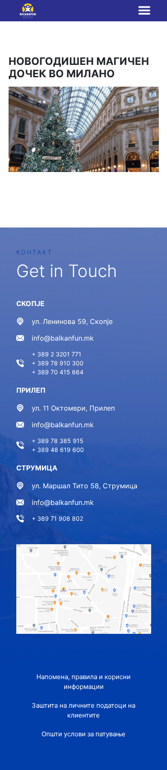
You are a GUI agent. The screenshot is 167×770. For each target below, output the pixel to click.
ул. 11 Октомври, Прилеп (73, 408)
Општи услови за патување (83, 734)
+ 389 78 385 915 (58, 440)
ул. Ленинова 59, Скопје (72, 321)
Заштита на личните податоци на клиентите (83, 710)
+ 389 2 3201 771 (56, 354)
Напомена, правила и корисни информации (83, 682)
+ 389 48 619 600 (58, 449)
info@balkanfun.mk (63, 338)
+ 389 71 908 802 (57, 518)
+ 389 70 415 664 (58, 372)
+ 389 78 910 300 (58, 363)
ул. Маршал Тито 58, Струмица (84, 485)
